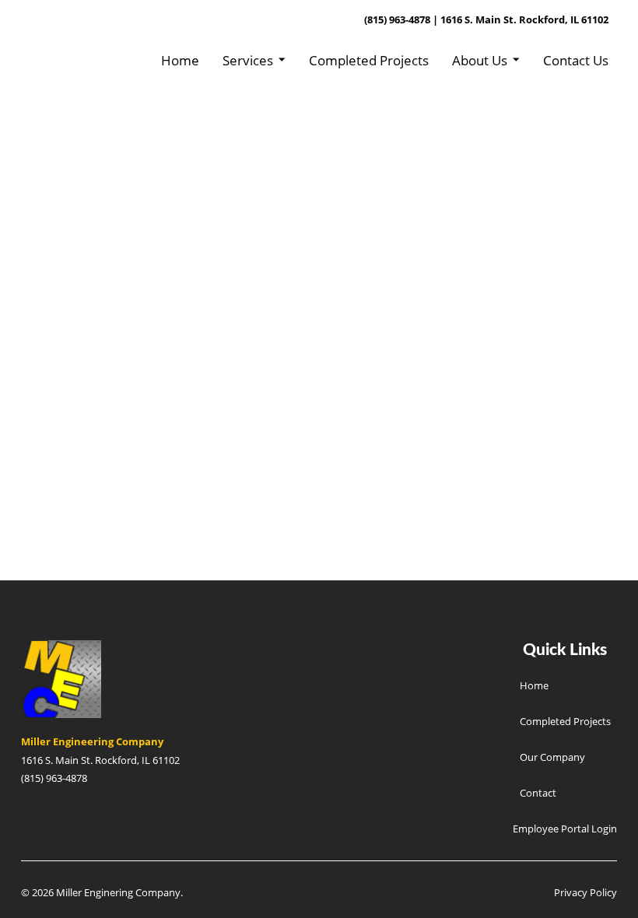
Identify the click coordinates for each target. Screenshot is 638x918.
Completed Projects (369, 60)
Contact (538, 793)
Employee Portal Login (565, 829)
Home (180, 60)
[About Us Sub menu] (516, 60)
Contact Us (575, 60)
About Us (479, 60)
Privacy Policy (585, 892)
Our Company (552, 757)
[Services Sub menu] (282, 60)
